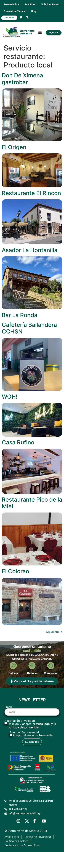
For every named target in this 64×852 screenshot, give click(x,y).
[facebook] (36, 821)
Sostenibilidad (12, 4)
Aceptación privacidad (30, 724)
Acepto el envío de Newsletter (33, 735)
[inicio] (21, 32)
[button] (27, 17)
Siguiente (54, 631)
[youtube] (44, 821)
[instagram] (20, 821)
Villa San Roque (50, 4)
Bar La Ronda (19, 315)
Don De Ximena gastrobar (22, 78)
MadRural (30, 4)
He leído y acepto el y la (32, 725)
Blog (33, 11)
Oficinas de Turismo (15, 11)
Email (8, 707)
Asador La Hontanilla (29, 250)
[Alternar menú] (40, 32)
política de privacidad (24, 727)
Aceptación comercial (32, 734)
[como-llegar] (20, 17)
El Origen (14, 147)
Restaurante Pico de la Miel (32, 503)
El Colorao (15, 571)
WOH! (9, 396)
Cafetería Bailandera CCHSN (29, 328)
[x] (28, 821)
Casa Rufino (18, 442)
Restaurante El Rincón (31, 193)
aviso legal (43, 724)
